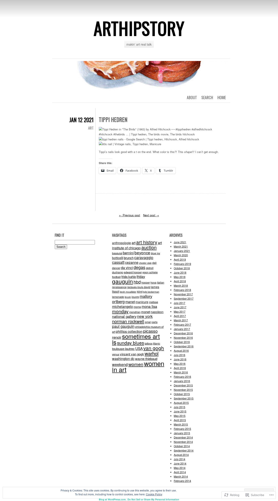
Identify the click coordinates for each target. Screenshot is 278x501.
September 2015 (184, 398)
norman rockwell (128, 321)
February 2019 (182, 264)
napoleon (157, 312)
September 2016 (184, 346)
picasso (150, 331)
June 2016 (180, 359)
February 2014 (182, 481)
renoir (116, 337)
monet (145, 311)
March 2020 (181, 255)
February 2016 (182, 376)
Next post (151, 215)
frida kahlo (128, 276)
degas (139, 267)
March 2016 (181, 372)
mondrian (135, 312)
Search (207, 97)
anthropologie (121, 243)
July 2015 (179, 407)
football (116, 277)
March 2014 (181, 476)
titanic (156, 343)
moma (137, 307)
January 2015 (182, 433)
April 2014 (180, 472)
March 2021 (181, 246)
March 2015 (181, 424)
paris (154, 322)
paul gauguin (123, 326)
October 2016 (182, 342)
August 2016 (181, 350)
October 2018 (182, 268)
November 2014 (183, 442)
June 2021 (180, 242)
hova (153, 282)
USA (139, 348)
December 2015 (183, 385)
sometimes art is (136, 339)
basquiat (117, 253)
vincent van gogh (132, 354)
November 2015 (183, 389)
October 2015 (182, 394)
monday (120, 311)
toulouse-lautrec (123, 348)
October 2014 (182, 446)
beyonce (142, 252)
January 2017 (182, 329)
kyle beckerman (151, 291)
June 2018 (180, 272)
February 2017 (182, 324)
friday (141, 276)
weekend (120, 364)
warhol (152, 353)
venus (115, 354)
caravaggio (143, 257)
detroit (149, 268)
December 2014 (183, 437)
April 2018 (180, 281)
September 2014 (184, 450)
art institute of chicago (137, 245)
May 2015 (179, 415)
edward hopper (133, 272)
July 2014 (179, 459)
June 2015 (180, 411)
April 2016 (180, 368)
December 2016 (183, 333)
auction (149, 247)
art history (146, 242)
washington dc (123, 358)
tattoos (148, 343)
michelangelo (122, 306)
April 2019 (180, 259)
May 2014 (179, 468)
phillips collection (129, 331)
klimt (139, 292)
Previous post (129, 215)
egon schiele (150, 272)
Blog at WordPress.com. (112, 499)
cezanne (131, 262)
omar (148, 322)
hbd (137, 282)
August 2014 (181, 455)
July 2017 (179, 303)
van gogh (153, 347)
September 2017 (184, 298)
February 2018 (182, 290)
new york (145, 316)
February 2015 (182, 428)
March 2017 (181, 320)
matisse (153, 302)
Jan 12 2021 (81, 120)
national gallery (124, 316)
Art (91, 128)
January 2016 (182, 381)
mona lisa (149, 306)
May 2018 (179, 277)
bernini (128, 252)
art (134, 242)
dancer (116, 268)
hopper (145, 282)
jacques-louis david (138, 287)
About (192, 97)
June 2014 (180, 463)
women (135, 364)
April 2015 (180, 420)
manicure (142, 302)
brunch (129, 257)
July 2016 (179, 355)
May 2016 (179, 363)
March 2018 (181, 285)
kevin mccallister (128, 291)
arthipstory (139, 28)
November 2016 (183, 337)
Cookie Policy (154, 494)
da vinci (127, 267)
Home (221, 97)
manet (130, 301)
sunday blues (130, 342)
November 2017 (183, 294)
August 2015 (181, 402)
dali (154, 263)
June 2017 (180, 307)
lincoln (128, 297)
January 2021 (182, 251)
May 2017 (179, 311)
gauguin (122, 281)
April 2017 (180, 316)
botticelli (117, 258)
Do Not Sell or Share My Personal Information (153, 499)
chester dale (145, 262)
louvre (135, 297)
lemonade (118, 297)
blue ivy (155, 253)
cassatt (118, 262)
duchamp (117, 272)
